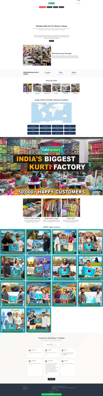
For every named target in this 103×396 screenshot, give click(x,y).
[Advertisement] (51, 15)
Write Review (51, 379)
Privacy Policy (25, 389)
